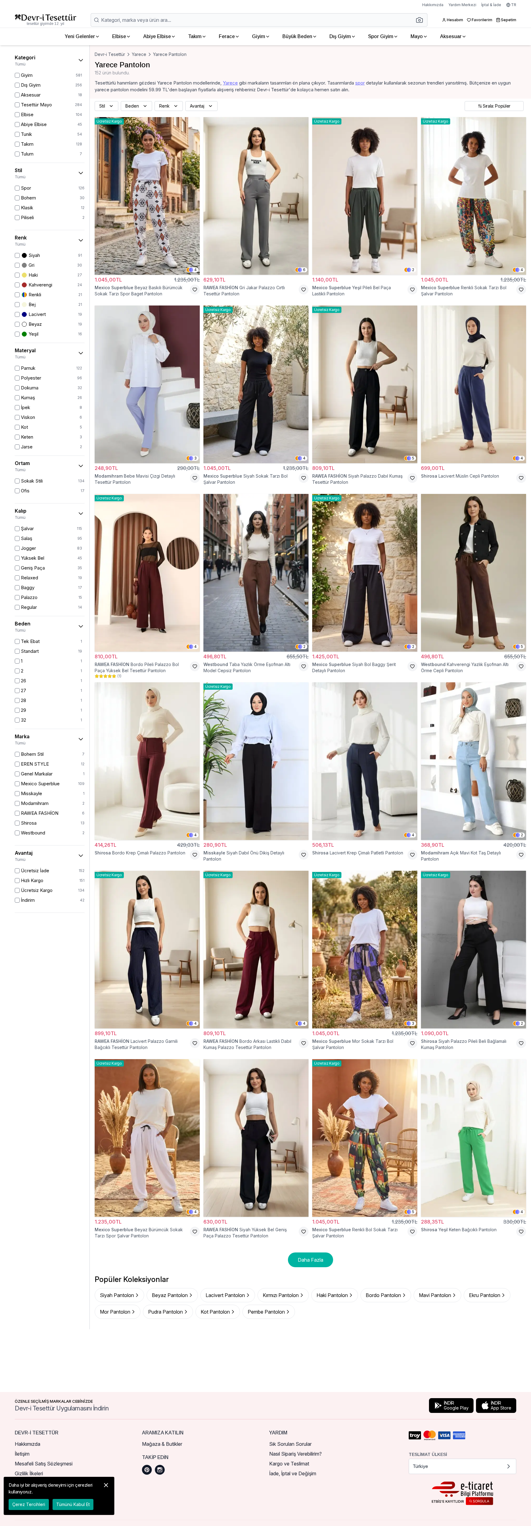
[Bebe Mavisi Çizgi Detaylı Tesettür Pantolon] (147, 384)
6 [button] (304, 269)
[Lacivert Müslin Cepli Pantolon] (473, 384)
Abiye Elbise (157, 36)
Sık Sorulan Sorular (290, 1444)
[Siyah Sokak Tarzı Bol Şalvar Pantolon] (256, 384)
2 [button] (413, 269)
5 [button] (413, 458)
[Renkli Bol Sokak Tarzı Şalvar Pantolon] (364, 1138)
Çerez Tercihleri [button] (28, 1504)
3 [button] (195, 458)
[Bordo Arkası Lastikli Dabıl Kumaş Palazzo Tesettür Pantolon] (256, 949)
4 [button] (195, 269)
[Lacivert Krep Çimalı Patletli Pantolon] (364, 761)
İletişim (22, 1454)
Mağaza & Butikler (162, 1444)
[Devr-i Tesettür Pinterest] (147, 1470)
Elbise (119, 36)
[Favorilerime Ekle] (195, 289)
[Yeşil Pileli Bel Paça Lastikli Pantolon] (364, 196)
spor (360, 83)
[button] (421, 20)
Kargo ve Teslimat (289, 1464)
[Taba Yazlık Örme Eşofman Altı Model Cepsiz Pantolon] (256, 573)
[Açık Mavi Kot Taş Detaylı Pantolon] (473, 761)
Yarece (139, 54)
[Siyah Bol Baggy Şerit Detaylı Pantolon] (364, 573)
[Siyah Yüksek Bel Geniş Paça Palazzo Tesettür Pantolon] (256, 1138)
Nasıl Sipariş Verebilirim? (295, 1454)
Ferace (227, 36)
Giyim (258, 36)
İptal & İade (491, 4)
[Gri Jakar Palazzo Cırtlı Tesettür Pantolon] (256, 196)
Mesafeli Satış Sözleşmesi (44, 1464)
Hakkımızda (432, 4)
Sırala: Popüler (496, 105)
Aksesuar (451, 36)
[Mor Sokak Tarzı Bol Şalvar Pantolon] (364, 949)
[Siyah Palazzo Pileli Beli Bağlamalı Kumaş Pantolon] (473, 949)
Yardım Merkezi (462, 4)
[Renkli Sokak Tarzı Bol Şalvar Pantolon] (473, 196)
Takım (195, 36)
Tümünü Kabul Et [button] (73, 1504)
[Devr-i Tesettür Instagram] (160, 1470)
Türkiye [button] (420, 1466)
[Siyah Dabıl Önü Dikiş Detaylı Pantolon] (256, 761)
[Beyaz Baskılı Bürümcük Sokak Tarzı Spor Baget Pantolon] (147, 196)
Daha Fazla (310, 1260)
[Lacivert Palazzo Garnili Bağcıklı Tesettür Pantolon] (147, 949)
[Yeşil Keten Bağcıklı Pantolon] (473, 1138)
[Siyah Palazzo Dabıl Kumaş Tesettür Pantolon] (364, 384)
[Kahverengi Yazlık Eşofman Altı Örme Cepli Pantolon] (473, 573)
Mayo (417, 36)
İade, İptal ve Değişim (292, 1473)
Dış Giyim (340, 36)
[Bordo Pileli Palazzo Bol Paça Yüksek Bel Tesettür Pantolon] (147, 573)
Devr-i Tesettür (110, 54)
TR (513, 4)
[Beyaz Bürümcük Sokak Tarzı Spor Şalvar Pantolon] (147, 1138)
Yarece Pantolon (170, 54)
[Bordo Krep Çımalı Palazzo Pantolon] (147, 761)
